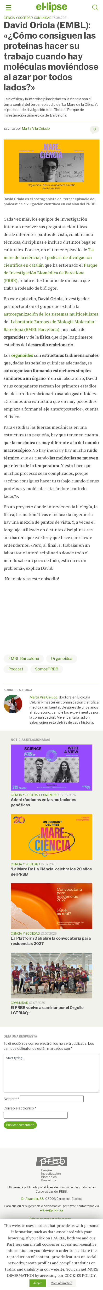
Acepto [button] (37, 1283)
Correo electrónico (20, 1108)
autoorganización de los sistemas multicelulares (51, 314)
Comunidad (43, 18)
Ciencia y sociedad (18, 18)
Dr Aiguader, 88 (32, 1199)
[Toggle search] (95, 8)
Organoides (61, 658)
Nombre (11, 1099)
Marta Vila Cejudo (36, 128)
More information (61, 1283)
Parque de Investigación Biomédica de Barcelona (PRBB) (50, 272)
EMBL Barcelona (23, 658)
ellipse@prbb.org (51, 1210)
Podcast (15, 669)
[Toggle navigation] (8, 7)
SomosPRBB (46, 669)
